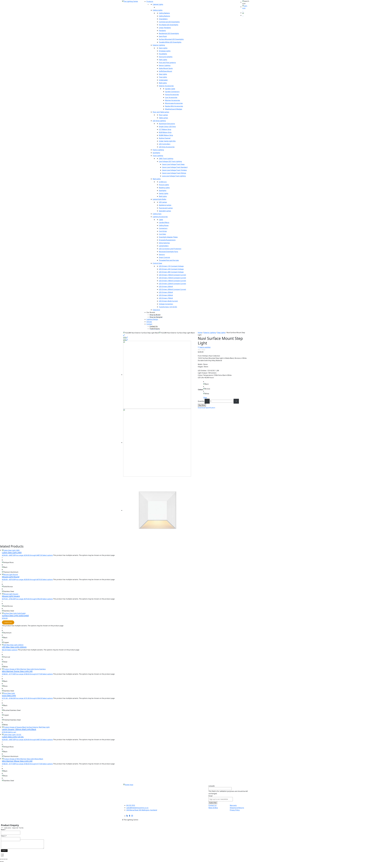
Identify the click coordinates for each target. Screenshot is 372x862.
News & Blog (213, 808)
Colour (200, 389)
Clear (205, 397)
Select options (47, 555)
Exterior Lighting (210, 332)
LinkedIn (211, 786)
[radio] (206, 382)
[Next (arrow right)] (2, 861)
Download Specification (206, 408)
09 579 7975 (130, 805)
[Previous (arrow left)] (1, 861)
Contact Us (212, 805)
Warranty (233, 805)
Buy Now (202, 405)
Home (200, 332)
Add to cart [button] (12, 732)
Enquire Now (8, 622)
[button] (246, 2)
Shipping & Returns (237, 808)
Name (3, 829)
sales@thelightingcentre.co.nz (137, 808)
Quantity (201, 401)
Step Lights (221, 332)
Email (210, 796)
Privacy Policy (235, 810)
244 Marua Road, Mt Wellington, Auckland (141, 810)
